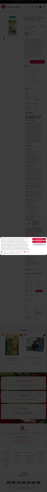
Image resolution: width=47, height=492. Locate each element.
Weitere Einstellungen (13, 253)
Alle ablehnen (39, 241)
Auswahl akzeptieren (39, 244)
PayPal (27, 252)
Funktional (5, 253)
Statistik (11, 252)
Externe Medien (19, 252)
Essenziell (5, 252)
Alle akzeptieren (39, 239)
